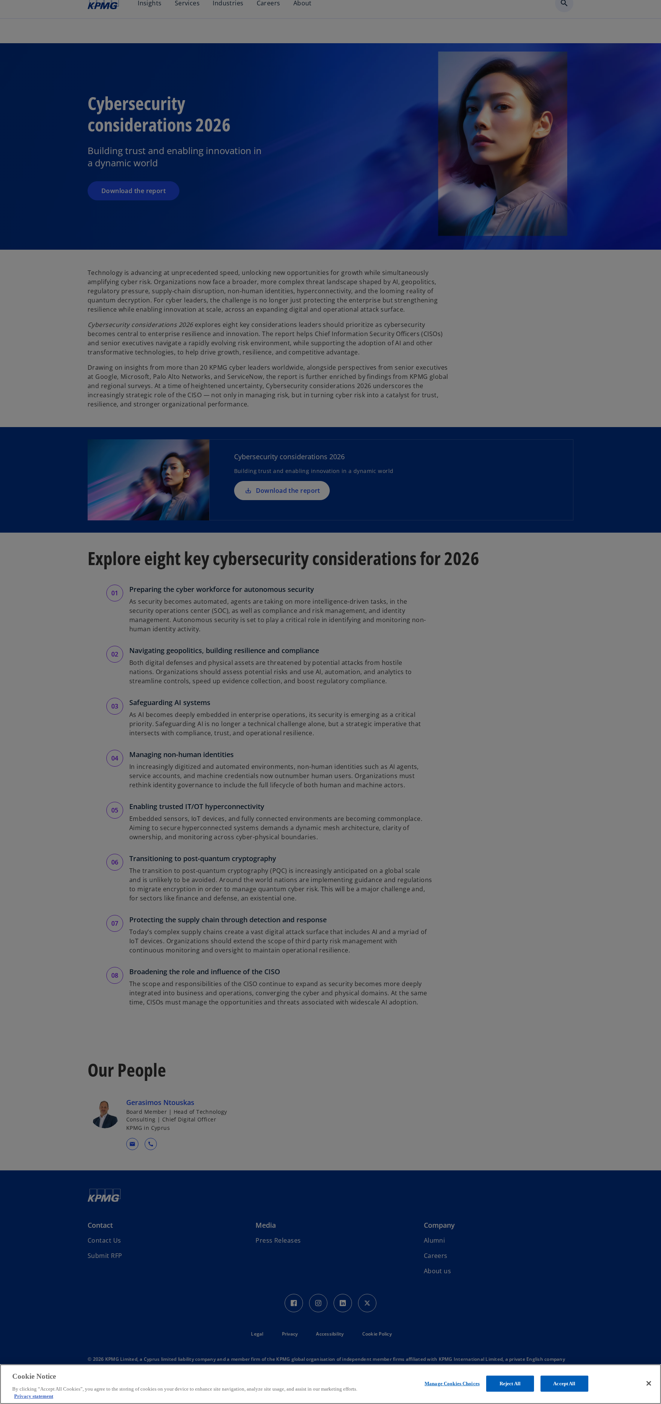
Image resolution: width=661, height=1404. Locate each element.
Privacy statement (33, 1396)
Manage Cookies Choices (452, 1383)
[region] (330, 1384)
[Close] (648, 1383)
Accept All (564, 1383)
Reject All (510, 1383)
